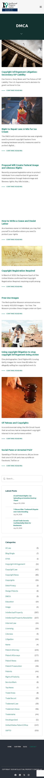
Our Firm (17, 747)
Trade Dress (10, 693)
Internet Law (10, 623)
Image (8, 607)
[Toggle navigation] (35, 7)
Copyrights (10, 580)
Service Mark (10, 682)
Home (10, 747)
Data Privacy (10, 586)
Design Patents (11, 591)
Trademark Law (11, 704)
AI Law (8, 548)
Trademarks (10, 714)
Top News (9, 688)
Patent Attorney (12, 650)
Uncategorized (11, 720)
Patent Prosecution (13, 666)
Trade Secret (10, 698)
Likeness (9, 634)
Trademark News (12, 709)
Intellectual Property (14, 612)
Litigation (9, 639)
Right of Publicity (12, 677)
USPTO (8, 730)
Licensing (9, 629)
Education (9, 602)
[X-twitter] (24, 775)
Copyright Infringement (15, 564)
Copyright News (12, 575)
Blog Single (10, 553)
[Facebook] (15, 775)
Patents (8, 671)
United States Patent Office (16, 725)
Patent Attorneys (12, 655)
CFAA (7, 559)
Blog (25, 747)
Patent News (10, 661)
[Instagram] (29, 775)
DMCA (8, 596)
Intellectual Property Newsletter (18, 618)
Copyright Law (11, 570)
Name (7, 645)
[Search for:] (22, 478)
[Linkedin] (20, 775)
